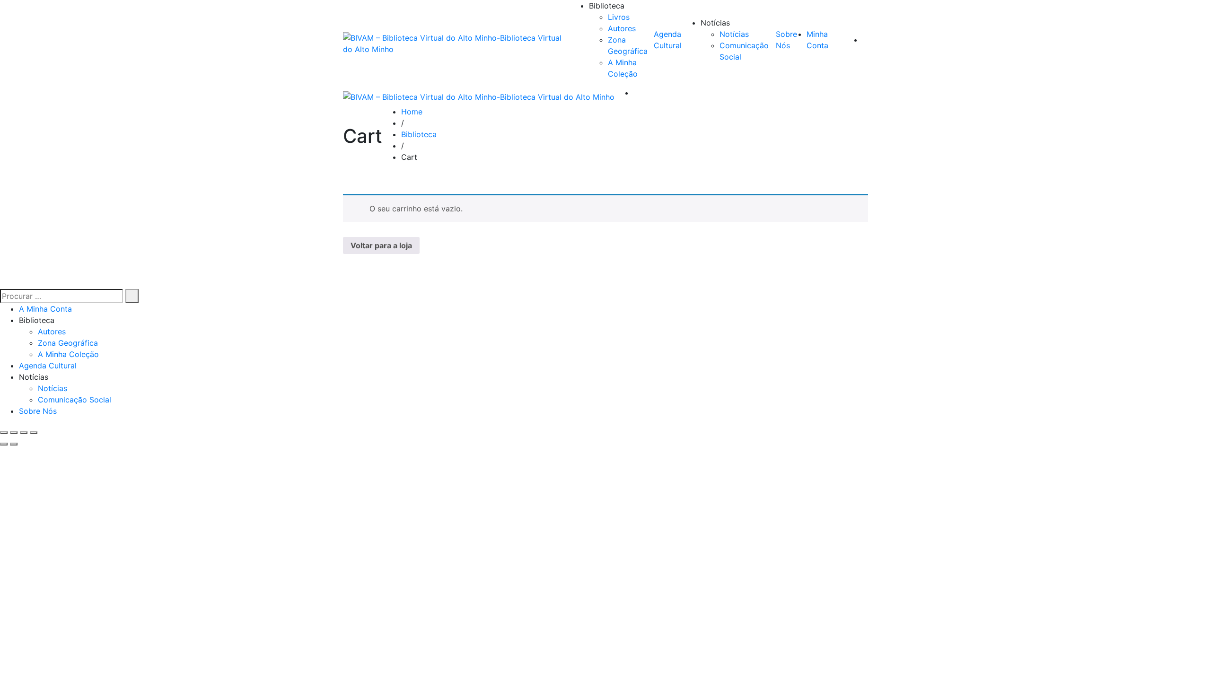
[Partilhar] (23, 432)
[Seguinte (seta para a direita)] (14, 444)
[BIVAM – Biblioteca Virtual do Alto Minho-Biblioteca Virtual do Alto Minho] (456, 43)
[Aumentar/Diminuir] (4, 432)
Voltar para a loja (381, 245)
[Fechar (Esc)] (33, 432)
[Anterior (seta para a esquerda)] (4, 444)
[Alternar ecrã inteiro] (14, 432)
